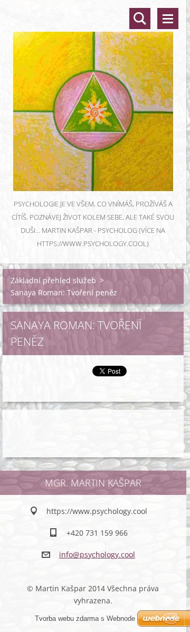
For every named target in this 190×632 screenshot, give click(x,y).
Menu (167, 18)
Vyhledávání (139, 18)
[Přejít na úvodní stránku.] (93, 98)
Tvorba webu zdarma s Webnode (85, 618)
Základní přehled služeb (53, 280)
